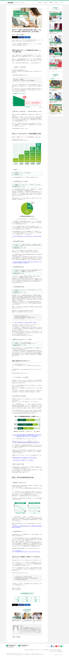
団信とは (56, 2)
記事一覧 (39, 2)
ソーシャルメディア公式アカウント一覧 (46, 649)
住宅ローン (22, 34)
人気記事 (45, 2)
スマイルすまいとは (27, 649)
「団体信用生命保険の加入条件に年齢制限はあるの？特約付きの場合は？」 (25, 457)
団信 (18, 34)
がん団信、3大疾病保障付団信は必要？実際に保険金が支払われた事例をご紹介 (26, 442)
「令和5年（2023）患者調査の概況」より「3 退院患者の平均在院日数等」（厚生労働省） (25, 322)
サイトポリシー (37, 649)
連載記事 (51, 2)
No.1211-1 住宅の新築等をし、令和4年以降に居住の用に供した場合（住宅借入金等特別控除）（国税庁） (26, 551)
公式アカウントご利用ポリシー (57, 649)
